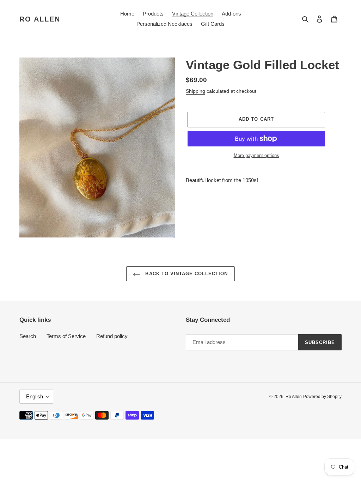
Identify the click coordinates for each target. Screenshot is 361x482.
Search (27, 336)
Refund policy (112, 336)
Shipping (195, 91)
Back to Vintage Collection (185, 273)
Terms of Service (66, 336)
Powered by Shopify (322, 396)
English (34, 396)
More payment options (256, 155)
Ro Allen (39, 19)
